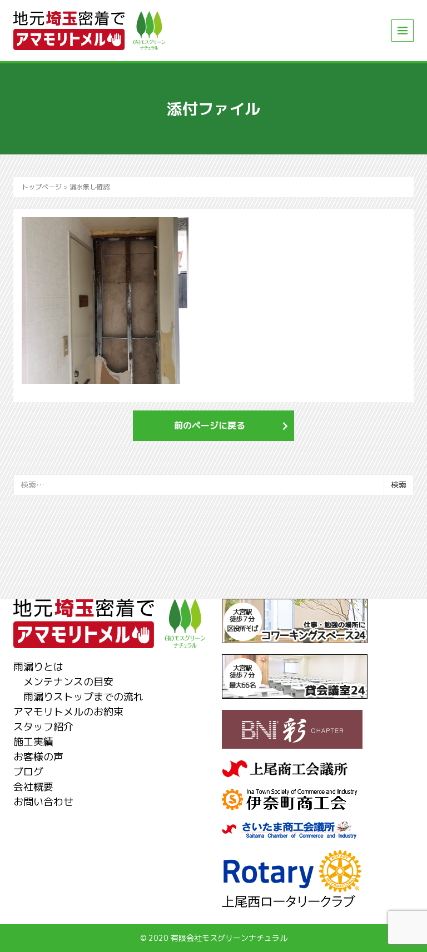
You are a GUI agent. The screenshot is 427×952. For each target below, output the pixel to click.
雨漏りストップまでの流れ (83, 697)
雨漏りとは (38, 667)
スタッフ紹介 (43, 727)
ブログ (28, 772)
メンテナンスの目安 (68, 682)
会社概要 (33, 787)
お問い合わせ (43, 802)
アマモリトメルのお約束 (68, 712)
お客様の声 (38, 757)
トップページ (42, 187)
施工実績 (33, 742)
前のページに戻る (209, 425)
